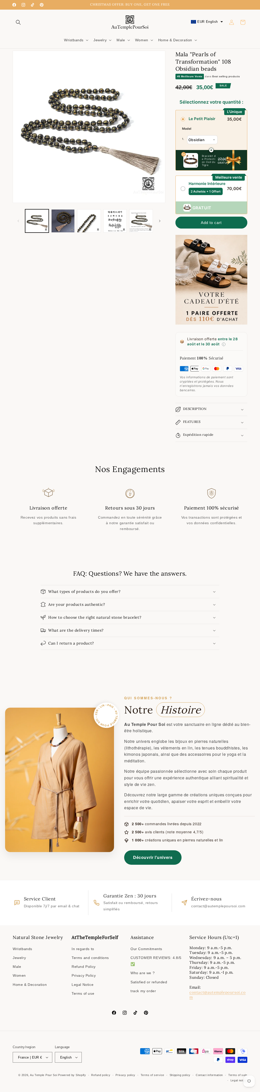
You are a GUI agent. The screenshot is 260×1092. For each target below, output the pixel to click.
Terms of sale (237, 1075)
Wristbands (22, 949)
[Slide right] (159, 221)
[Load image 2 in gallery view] (63, 221)
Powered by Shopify (72, 1075)
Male (17, 967)
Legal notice (239, 1080)
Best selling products (226, 76)
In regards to (83, 949)
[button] (18, 22)
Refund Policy (84, 967)
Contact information (209, 1075)
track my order (143, 991)
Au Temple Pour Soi (43, 1075)
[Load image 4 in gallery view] (115, 221)
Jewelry (19, 958)
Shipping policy (180, 1075)
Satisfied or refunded (149, 982)
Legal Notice (82, 985)
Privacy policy (125, 1075)
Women (19, 975)
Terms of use (83, 993)
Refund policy (100, 1075)
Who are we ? (143, 973)
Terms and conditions (90, 958)
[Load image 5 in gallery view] (141, 221)
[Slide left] (18, 221)
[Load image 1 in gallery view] (37, 221)
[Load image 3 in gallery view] (89, 221)
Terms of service (152, 1075)
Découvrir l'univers (152, 857)
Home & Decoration (30, 985)
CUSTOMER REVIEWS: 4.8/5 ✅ (156, 961)
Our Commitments (146, 949)
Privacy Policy (84, 975)
